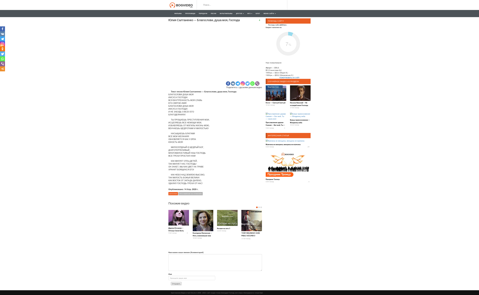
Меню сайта (269, 13)
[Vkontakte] (233, 83)
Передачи (203, 13)
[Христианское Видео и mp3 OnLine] (181, 4)
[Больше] (2, 68)
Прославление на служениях (190, 194)
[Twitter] (247, 83)
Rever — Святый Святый (275, 103)
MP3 (249, 13)
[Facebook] (228, 83)
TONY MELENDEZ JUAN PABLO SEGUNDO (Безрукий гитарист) (250, 235)
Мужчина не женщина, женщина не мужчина (283, 144)
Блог (258, 13)
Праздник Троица (273, 179)
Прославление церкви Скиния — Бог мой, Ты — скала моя (275, 125)
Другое (239, 13)
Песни (213, 13)
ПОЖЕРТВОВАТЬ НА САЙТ (289, 77)
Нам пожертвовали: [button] (274, 62)
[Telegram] (238, 83)
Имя (170, 274)
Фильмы (178, 13)
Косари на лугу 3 (223, 228)
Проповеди (190, 13)
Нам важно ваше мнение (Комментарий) (186, 252)
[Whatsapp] (252, 83)
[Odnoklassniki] (2, 48)
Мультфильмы (226, 13)
